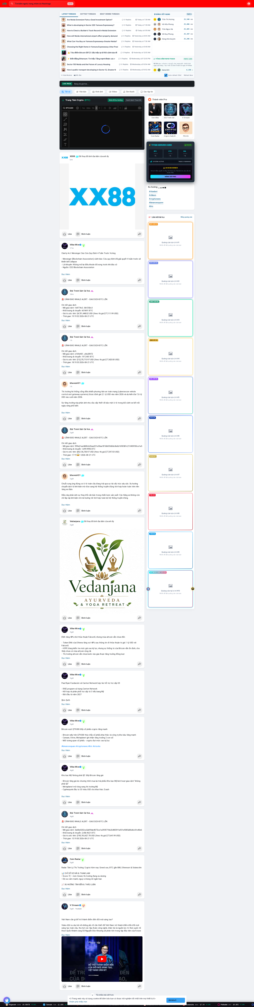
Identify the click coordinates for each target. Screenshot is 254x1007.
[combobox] (42, 3)
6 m (71, 160)
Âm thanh (130, 92)
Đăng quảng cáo (186, 217)
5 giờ (72, 862)
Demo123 (165, 70)
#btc (90, 746)
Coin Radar (75, 859)
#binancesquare (69, 746)
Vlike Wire (74, 245)
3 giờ (72, 632)
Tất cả (67, 92)
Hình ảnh (99, 92)
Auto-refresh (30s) (174, 75)
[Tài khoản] (248, 3)
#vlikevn (152, 195)
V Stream (74, 905)
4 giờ (72, 770)
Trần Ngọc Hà (167, 29)
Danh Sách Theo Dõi (133, 100)
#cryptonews (82, 746)
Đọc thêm (66, 274)
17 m (72, 248)
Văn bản (82, 92)
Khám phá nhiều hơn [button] (78, 1002)
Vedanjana (75, 521)
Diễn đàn (78, 75)
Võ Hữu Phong (168, 24)
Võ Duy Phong (167, 34)
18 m (72, 294)
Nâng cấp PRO (170, 176)
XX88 (72, 156)
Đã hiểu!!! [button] (172, 1000)
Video (114, 92)
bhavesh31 (75, 383)
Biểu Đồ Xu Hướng (116, 100)
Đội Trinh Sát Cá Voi (80, 291)
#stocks (96, 746)
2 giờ (72, 433)
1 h (71, 340)
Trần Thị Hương (168, 19)
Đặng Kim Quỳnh (168, 39)
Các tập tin (148, 92)
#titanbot (153, 191)
